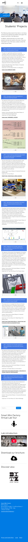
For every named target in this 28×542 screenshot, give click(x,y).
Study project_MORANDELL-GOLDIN (9, 117)
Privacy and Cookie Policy (7, 537)
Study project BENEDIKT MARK (8, 69)
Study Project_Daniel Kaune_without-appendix (12, 175)
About (20, 537)
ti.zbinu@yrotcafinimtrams (7, 511)
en (18, 2)
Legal (16, 537)
